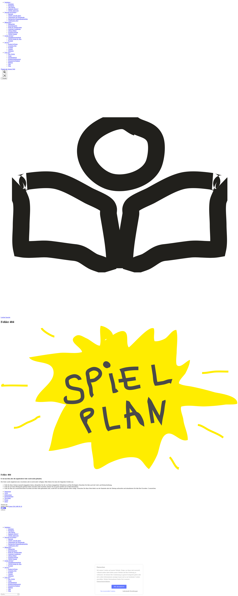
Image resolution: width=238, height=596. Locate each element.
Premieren (11, 5)
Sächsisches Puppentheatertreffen (18, 19)
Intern (6, 501)
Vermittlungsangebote (14, 37)
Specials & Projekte (10, 12)
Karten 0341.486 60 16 (15, 506)
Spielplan (7, 2)
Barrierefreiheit (8, 496)
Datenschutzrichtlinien (103, 581)
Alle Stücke (11, 7)
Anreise (10, 49)
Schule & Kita (8, 36)
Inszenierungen (12, 26)
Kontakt (10, 41)
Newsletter (7, 498)
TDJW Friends (12, 34)
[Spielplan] (119, 471)
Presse (6, 500)
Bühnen (10, 62)
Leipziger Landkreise (14, 29)
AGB (6, 493)
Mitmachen (7, 22)
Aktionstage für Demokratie (16, 17)
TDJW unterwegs (13, 10)
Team (9, 56)
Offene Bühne (12, 31)
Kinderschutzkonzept (14, 59)
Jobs (9, 64)
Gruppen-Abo (12, 46)
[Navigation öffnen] (1, 78)
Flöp (9, 66)
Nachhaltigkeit (12, 57)
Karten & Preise (13, 44)
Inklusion (11, 51)
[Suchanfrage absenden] (18, 594)
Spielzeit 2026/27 (13, 9)
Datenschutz (8, 495)
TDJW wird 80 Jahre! (14, 15)
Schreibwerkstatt (13, 32)
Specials (10, 14)
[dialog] (119, 579)
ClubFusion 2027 (13, 21)
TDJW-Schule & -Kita (14, 39)
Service (6, 42)
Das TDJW (11, 54)
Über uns (7, 52)
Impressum (7, 491)
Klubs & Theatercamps (15, 27)
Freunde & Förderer (14, 61)
